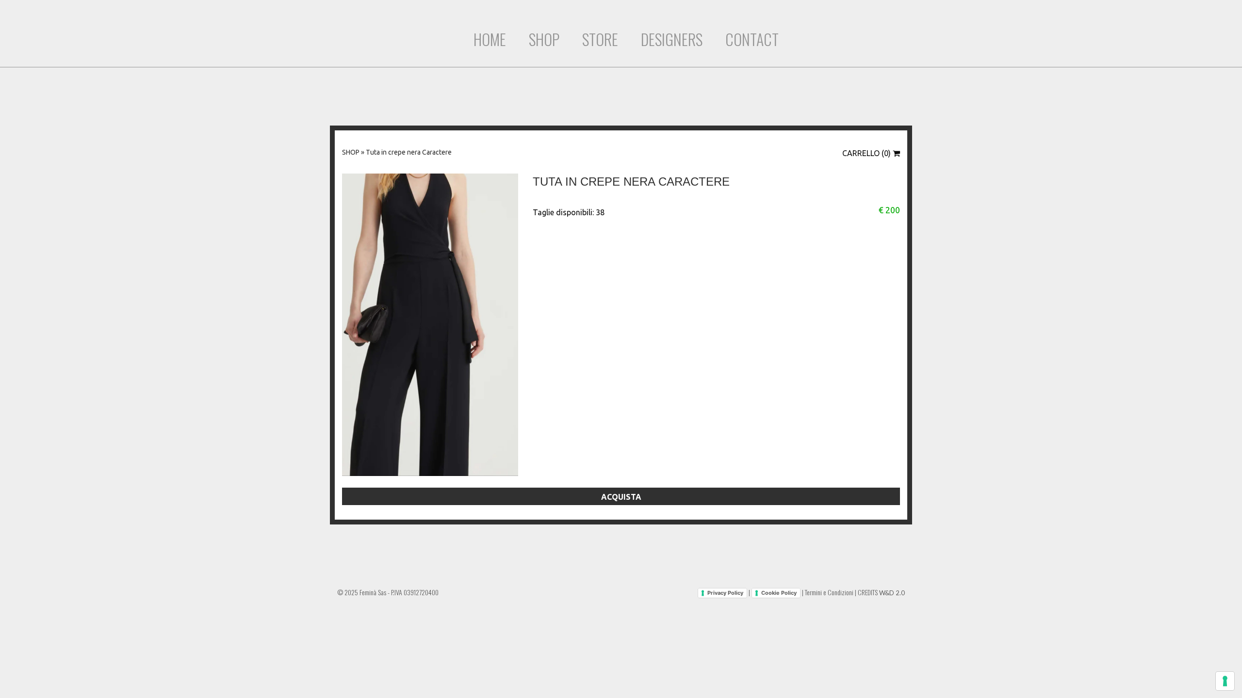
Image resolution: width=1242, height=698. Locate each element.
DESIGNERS (672, 39)
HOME (490, 39)
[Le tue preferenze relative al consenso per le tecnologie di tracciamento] (1225, 681)
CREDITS (881, 592)
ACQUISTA (621, 496)
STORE (600, 39)
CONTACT (752, 39)
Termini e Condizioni (829, 592)
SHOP (544, 39)
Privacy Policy (725, 592)
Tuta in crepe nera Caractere (409, 152)
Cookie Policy (779, 592)
